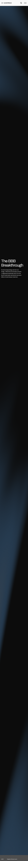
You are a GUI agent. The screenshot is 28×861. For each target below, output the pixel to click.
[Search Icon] (21, 2)
